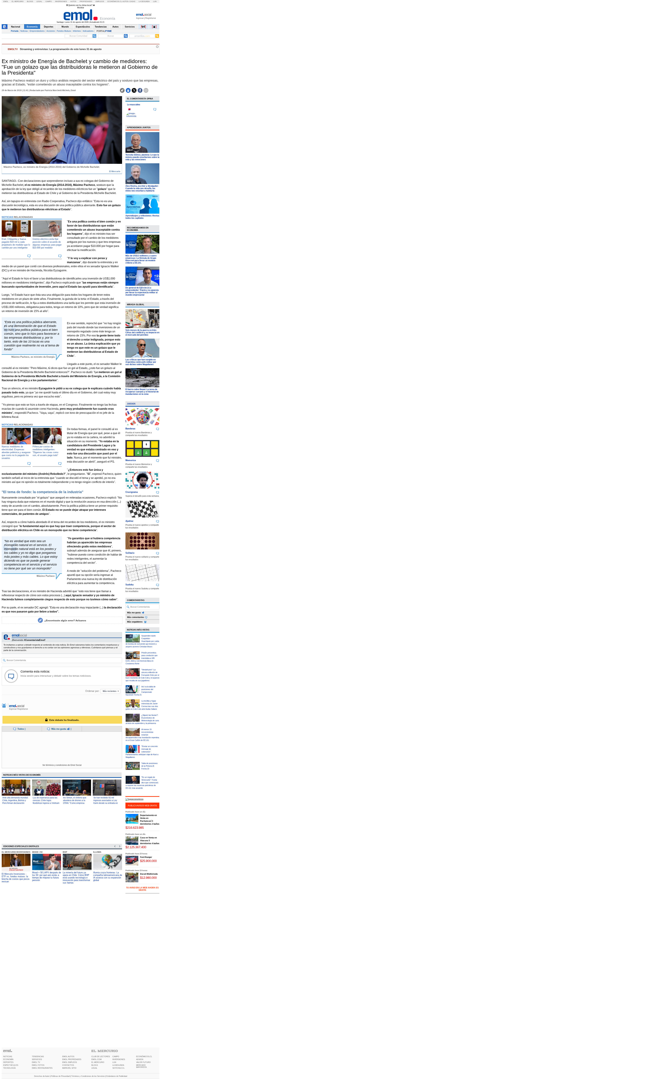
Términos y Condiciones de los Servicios (88, 1076)
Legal (39, 1)
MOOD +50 (37, 852)
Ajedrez (129, 521)
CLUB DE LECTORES (100, 1056)
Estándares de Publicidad (116, 1076)
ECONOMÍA (8, 1059)
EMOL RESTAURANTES (42, 1068)
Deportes (48, 26)
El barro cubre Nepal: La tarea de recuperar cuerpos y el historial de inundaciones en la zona (142, 391)
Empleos (100, 1)
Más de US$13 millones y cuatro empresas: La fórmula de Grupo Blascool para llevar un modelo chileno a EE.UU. (140, 259)
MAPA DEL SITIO (69, 1068)
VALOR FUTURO (143, 1062)
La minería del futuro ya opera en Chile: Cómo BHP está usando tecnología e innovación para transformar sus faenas (76, 877)
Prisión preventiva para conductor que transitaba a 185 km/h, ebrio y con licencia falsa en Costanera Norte (141, 658)
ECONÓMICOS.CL (144, 1056)
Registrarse (150, 18)
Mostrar (80, 7)
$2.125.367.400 (135, 847)
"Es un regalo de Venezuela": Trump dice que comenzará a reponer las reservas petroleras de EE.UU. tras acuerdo (142, 782)
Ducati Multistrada (149, 874)
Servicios (130, 26)
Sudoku (129, 584)
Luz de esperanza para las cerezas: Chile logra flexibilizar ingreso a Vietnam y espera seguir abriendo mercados (46, 803)
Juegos (131, 404)
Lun (154, 1)
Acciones (50, 31)
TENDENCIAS (38, 1056)
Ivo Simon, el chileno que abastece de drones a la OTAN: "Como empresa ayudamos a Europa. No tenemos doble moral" (74, 803)
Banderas (130, 428)
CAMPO (115, 1056)
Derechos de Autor (42, 1076)
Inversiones (61, 1)
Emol (5, 1)
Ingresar (140, 18)
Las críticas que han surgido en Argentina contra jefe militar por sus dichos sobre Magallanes (140, 362)
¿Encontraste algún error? (65, 620)
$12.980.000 (148, 877)
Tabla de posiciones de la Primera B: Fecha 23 (149, 766)
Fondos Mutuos (64, 31)
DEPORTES (8, 1062)
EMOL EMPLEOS (69, 1062)
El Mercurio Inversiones (16, 852)
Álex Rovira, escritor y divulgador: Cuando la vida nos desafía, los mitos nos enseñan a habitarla (142, 188)
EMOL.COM (96, 1059)
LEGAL (94, 1068)
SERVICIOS (37, 1059)
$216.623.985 (134, 827)
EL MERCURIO (97, 1062)
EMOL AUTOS (68, 1056)
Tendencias (101, 26)
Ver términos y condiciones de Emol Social (62, 765)
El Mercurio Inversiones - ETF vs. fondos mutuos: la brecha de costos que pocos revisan (15, 878)
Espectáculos (83, 26)
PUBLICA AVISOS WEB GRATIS (142, 805)
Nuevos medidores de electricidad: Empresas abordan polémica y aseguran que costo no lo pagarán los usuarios (16, 452)
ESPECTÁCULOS (10, 1065)
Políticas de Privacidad (60, 1076)
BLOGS (94, 1065)
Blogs (30, 1)
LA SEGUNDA (118, 1065)
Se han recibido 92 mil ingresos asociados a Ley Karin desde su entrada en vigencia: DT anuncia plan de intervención (106, 803)
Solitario (129, 553)
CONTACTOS (68, 1065)
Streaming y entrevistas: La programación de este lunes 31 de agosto (61, 49)
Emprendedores (37, 31)
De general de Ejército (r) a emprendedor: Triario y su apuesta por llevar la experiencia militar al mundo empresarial (142, 291)
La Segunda (144, 1)
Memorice (130, 460)
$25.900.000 (148, 861)
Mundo (65, 26)
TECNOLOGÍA (9, 1068)
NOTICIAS (7, 1056)
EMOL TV (36, 1062)
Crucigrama (131, 492)
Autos (73, 1)
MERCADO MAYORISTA (141, 1066)
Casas (132, 1)
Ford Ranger (146, 857)
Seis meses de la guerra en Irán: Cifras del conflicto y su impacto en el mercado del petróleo (142, 332)
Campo (48, 1)
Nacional (15, 26)
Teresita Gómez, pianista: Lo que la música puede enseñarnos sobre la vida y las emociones (142, 157)
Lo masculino (133, 104)
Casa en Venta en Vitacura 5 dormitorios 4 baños (149, 841)
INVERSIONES (118, 1059)
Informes (77, 31)
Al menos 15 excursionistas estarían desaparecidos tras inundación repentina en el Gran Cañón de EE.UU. (142, 734)
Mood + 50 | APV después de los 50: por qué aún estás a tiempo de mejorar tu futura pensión (46, 876)
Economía (32, 26)
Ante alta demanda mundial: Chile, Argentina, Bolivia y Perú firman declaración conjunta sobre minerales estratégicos (15, 803)
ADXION (139, 1059)
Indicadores (88, 31)
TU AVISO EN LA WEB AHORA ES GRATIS (142, 889)
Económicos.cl (114, 1)
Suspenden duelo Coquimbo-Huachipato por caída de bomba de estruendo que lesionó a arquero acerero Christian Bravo (142, 641)
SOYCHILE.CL (118, 1068)
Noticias (24, 31)
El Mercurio (18, 1)
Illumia (97, 852)
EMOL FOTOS (38, 1065)
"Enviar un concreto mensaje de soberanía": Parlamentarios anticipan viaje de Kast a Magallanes (142, 751)
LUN (114, 1062)
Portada (14, 31)
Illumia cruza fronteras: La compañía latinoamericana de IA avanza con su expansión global (107, 876)
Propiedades (86, 1)
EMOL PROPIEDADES (71, 1059)
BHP (65, 852)
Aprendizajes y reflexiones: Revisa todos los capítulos (142, 217)
